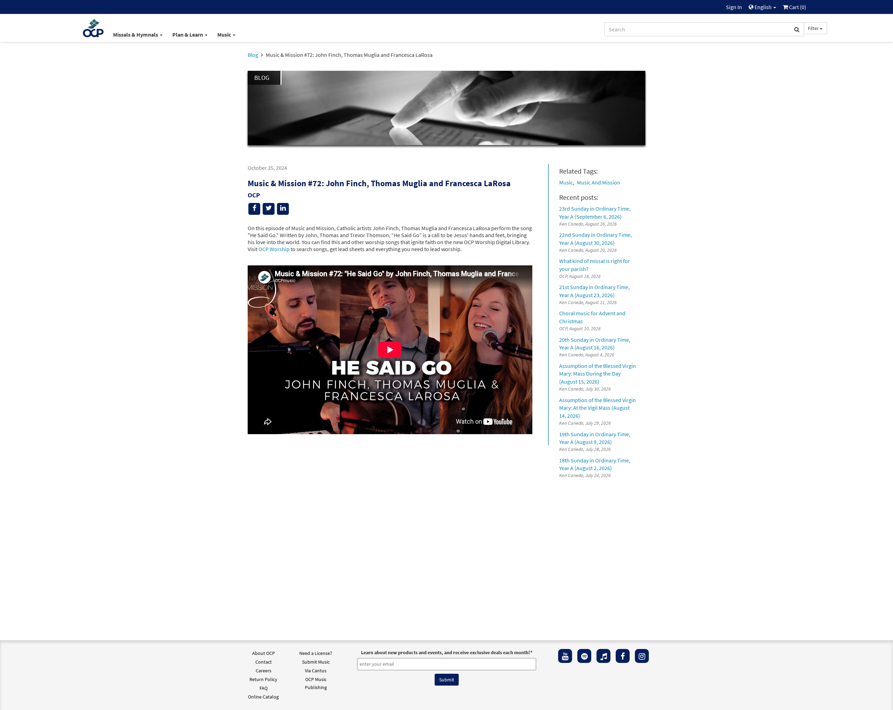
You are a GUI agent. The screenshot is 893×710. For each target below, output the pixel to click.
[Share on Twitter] (269, 209)
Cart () (797, 6)
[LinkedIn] (283, 209)
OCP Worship (274, 249)
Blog (253, 54)
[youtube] (565, 656)
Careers (263, 670)
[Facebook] (623, 656)
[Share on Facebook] (254, 209)
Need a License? (315, 653)
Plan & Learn (188, 34)
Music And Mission (598, 182)
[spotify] (584, 656)
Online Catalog (263, 697)
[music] (603, 656)
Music (224, 34)
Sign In (734, 6)
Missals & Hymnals (136, 34)
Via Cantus (316, 670)
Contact (263, 662)
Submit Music (316, 662)
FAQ (264, 688)
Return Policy (263, 679)
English (763, 6)
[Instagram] (642, 656)
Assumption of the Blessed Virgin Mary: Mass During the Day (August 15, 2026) (597, 373)
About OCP (263, 653)
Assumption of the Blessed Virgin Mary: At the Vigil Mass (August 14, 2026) (597, 408)
